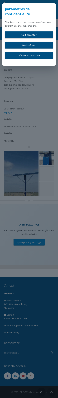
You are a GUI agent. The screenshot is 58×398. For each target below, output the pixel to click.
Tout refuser (29, 45)
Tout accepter (29, 34)
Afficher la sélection (29, 55)
